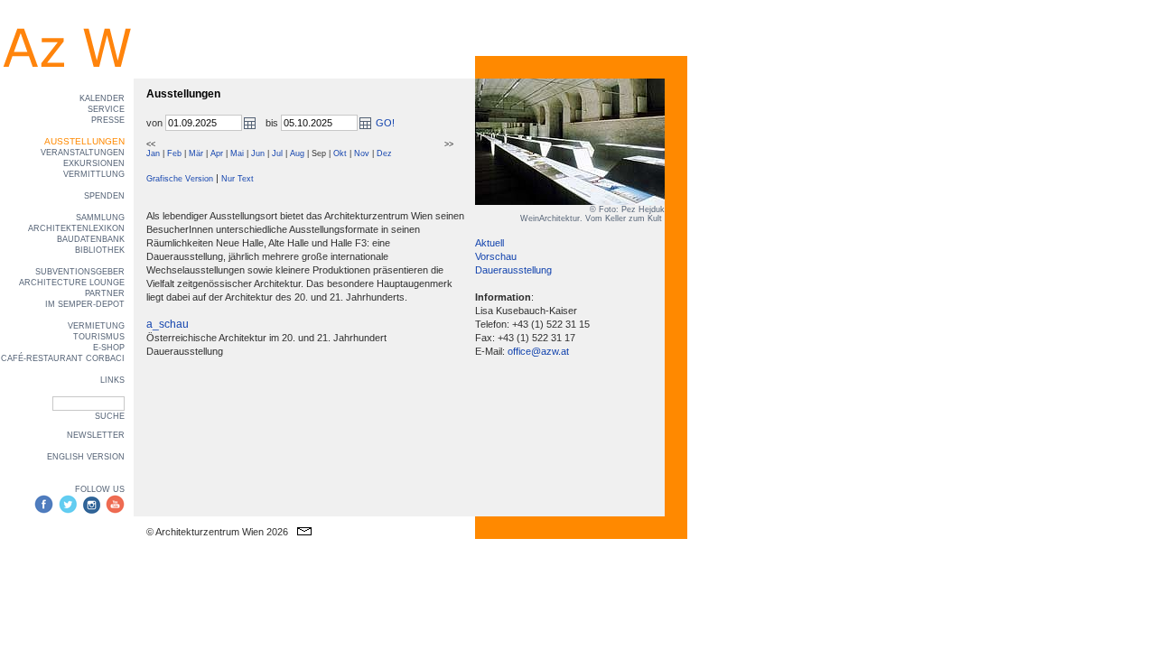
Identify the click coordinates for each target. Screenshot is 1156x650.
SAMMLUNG (100, 217)
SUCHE (110, 416)
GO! (385, 122)
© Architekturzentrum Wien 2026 (217, 531)
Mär (196, 153)
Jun (258, 153)
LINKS (112, 380)
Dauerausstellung (513, 270)
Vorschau (496, 256)
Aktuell (489, 242)
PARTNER (105, 293)
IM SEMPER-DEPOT (85, 304)
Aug (297, 153)
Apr (216, 153)
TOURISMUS (99, 336)
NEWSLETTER (96, 435)
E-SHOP (109, 347)
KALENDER (102, 98)
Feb (174, 153)
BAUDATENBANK (91, 239)
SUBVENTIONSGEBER (80, 271)
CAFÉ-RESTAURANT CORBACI (63, 358)
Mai (237, 153)
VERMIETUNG (96, 325)
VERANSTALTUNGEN (83, 152)
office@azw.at (538, 351)
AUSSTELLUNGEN (84, 141)
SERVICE (106, 109)
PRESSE (108, 120)
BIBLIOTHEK (100, 250)
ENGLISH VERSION (86, 456)
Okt (340, 153)
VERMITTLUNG (94, 174)
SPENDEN (104, 195)
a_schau (167, 324)
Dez (384, 153)
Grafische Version (179, 178)
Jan (153, 153)
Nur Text (237, 178)
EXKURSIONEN (94, 163)
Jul (277, 153)
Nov (361, 153)
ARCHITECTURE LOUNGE (72, 282)
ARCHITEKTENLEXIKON (76, 228)
